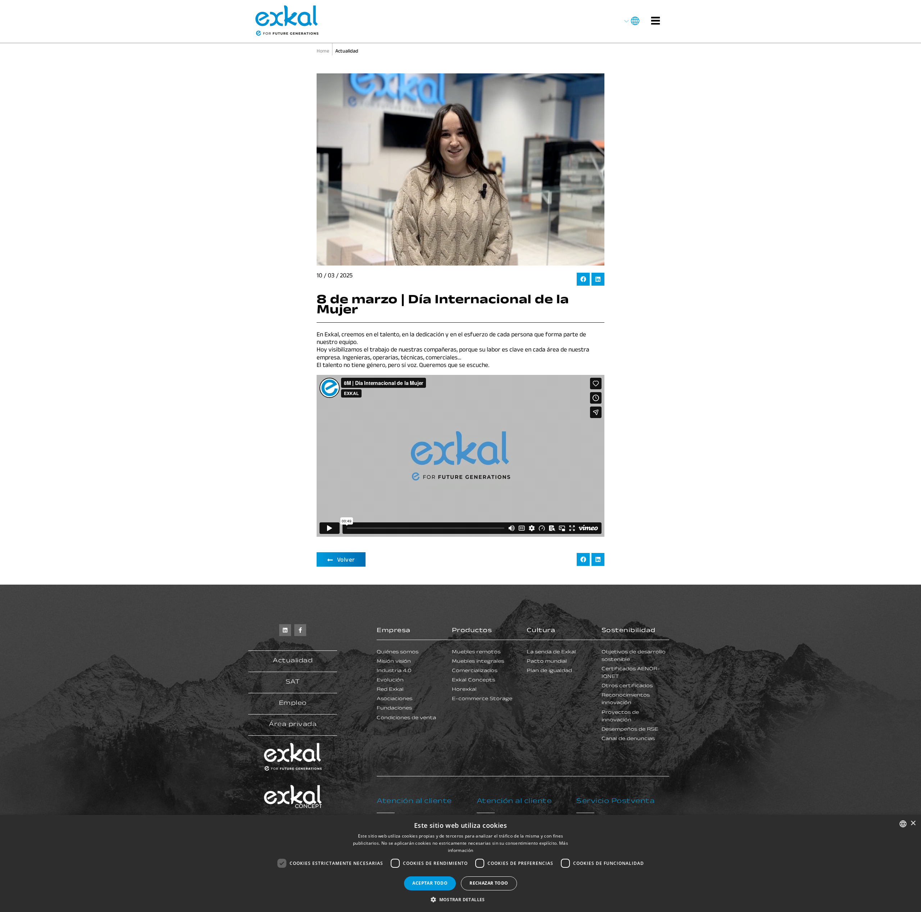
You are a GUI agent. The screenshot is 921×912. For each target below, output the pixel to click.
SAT (293, 682)
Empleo (293, 703)
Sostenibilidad (628, 631)
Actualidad (293, 661)
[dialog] (460, 863)
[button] (583, 279)
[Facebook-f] (300, 630)
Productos (472, 631)
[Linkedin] (285, 630)
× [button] (913, 823)
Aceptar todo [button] (430, 883)
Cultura (541, 631)
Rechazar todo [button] (488, 883)
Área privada (293, 725)
